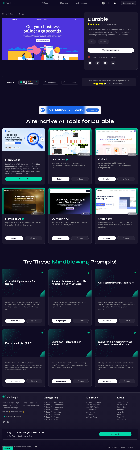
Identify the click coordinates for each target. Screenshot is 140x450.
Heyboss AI (13, 213)
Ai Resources (81, 3)
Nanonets (105, 212)
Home (4, 14)
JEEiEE (34, 441)
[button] (115, 3)
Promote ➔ (9, 82)
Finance (13, 14)
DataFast (58, 153)
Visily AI (103, 153)
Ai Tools (45, 3)
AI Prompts (63, 3)
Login (119, 81)
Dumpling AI (60, 212)
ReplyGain (12, 154)
